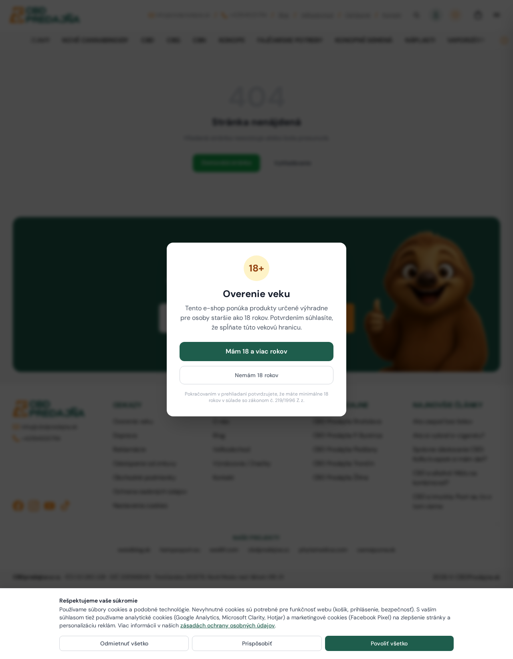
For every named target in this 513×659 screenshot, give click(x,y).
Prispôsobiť (257, 643)
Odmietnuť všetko (124, 643)
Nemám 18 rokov (257, 375)
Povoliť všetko (389, 643)
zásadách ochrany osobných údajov (227, 625)
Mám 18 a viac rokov (256, 351)
